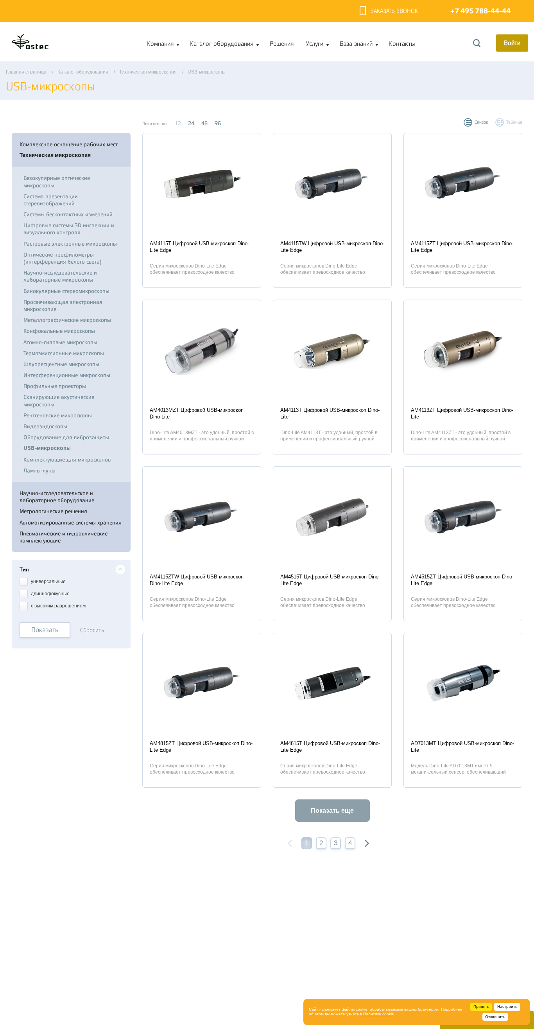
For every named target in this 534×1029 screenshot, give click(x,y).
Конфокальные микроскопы (59, 331)
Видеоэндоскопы (45, 426)
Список (481, 122)
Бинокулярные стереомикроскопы (66, 291)
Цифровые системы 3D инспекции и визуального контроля (68, 228)
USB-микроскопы (47, 448)
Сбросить (92, 630)
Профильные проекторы (54, 386)
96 (218, 123)
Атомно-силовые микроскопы (60, 342)
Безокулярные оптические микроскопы (56, 181)
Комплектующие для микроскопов (67, 459)
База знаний (356, 43)
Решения (282, 43)
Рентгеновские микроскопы (57, 415)
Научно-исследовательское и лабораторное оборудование (57, 496)
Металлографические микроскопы (67, 320)
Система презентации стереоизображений (50, 200)
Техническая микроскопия (55, 155)
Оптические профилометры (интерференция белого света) (62, 258)
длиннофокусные (50, 594)
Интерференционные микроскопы (66, 375)
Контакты (402, 43)
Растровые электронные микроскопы (70, 244)
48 (204, 123)
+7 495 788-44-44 (480, 11)
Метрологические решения (53, 511)
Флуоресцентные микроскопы (61, 364)
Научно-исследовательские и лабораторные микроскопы (60, 276)
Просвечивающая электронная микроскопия (62, 305)
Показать (45, 630)
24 (191, 123)
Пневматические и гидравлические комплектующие (64, 537)
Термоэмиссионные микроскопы (63, 353)
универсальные (48, 582)
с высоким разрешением (58, 606)
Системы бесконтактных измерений (68, 214)
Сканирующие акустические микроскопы (58, 400)
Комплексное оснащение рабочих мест (69, 144)
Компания (160, 43)
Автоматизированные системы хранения (71, 522)
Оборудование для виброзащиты (66, 437)
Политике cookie (378, 1014)
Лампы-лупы (39, 470)
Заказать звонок (394, 11)
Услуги (314, 43)
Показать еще (332, 810)
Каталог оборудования (221, 43)
